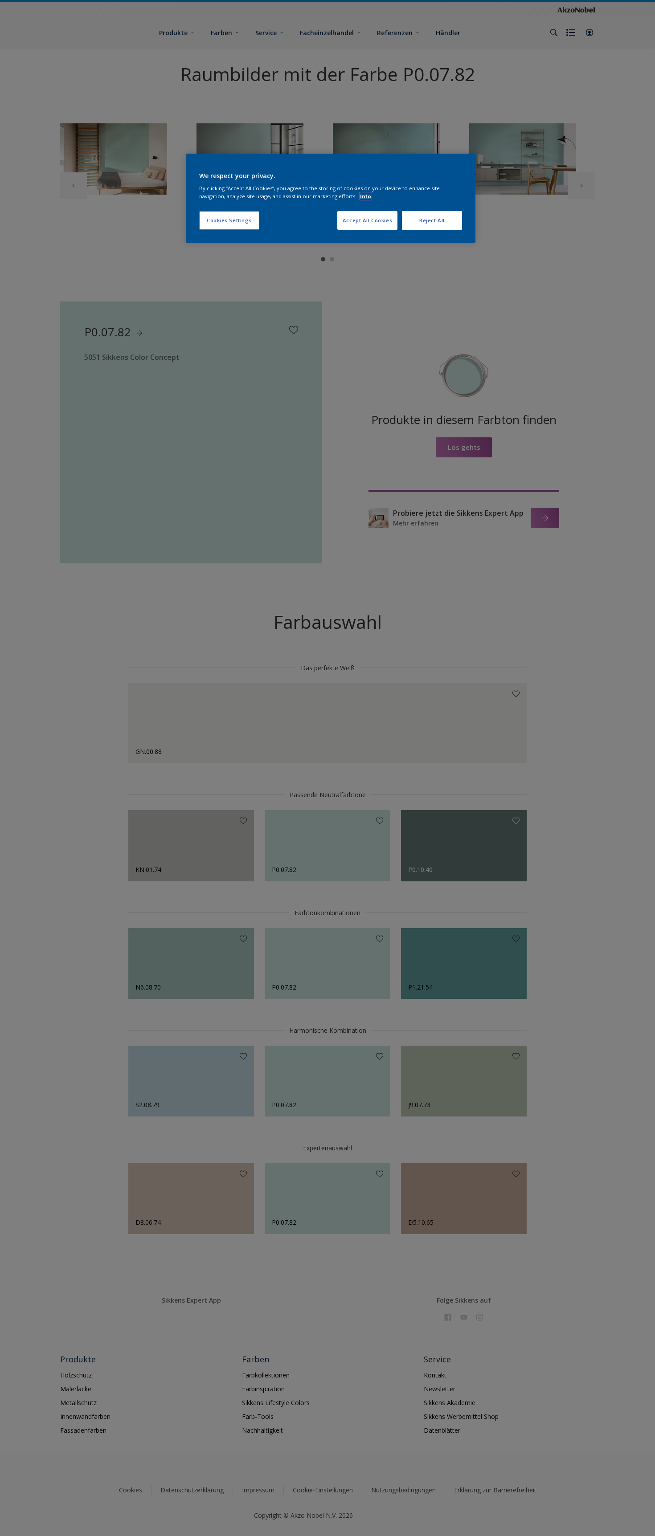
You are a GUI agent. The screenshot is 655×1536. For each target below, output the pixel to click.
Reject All (432, 220)
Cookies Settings (229, 220)
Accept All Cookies (367, 220)
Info (365, 196)
